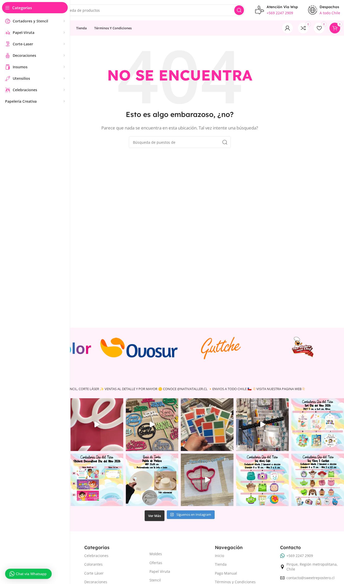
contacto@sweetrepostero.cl (310, 577)
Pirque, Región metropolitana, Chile (312, 566)
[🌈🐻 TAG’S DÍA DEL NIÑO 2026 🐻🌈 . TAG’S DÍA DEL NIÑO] (317, 424)
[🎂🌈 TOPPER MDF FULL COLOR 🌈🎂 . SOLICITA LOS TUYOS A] (152, 424)
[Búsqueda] (239, 10)
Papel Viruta (159, 571)
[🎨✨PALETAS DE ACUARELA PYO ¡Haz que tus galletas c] (207, 424)
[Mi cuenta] (287, 28)
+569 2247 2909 (299, 555)
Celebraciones (96, 555)
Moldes (155, 553)
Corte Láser (94, 573)
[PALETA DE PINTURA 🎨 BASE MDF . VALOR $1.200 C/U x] (152, 480)
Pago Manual (226, 573)
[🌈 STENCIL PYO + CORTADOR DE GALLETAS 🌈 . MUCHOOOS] (207, 480)
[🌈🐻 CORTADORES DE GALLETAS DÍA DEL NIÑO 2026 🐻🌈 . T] (262, 480)
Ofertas (155, 562)
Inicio (219, 555)
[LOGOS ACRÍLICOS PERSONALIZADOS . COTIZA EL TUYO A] (97, 424)
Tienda (221, 564)
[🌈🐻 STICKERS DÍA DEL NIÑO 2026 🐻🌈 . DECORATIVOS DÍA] (97, 480)
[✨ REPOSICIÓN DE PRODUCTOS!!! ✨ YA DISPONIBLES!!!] (262, 424)
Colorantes (93, 564)
